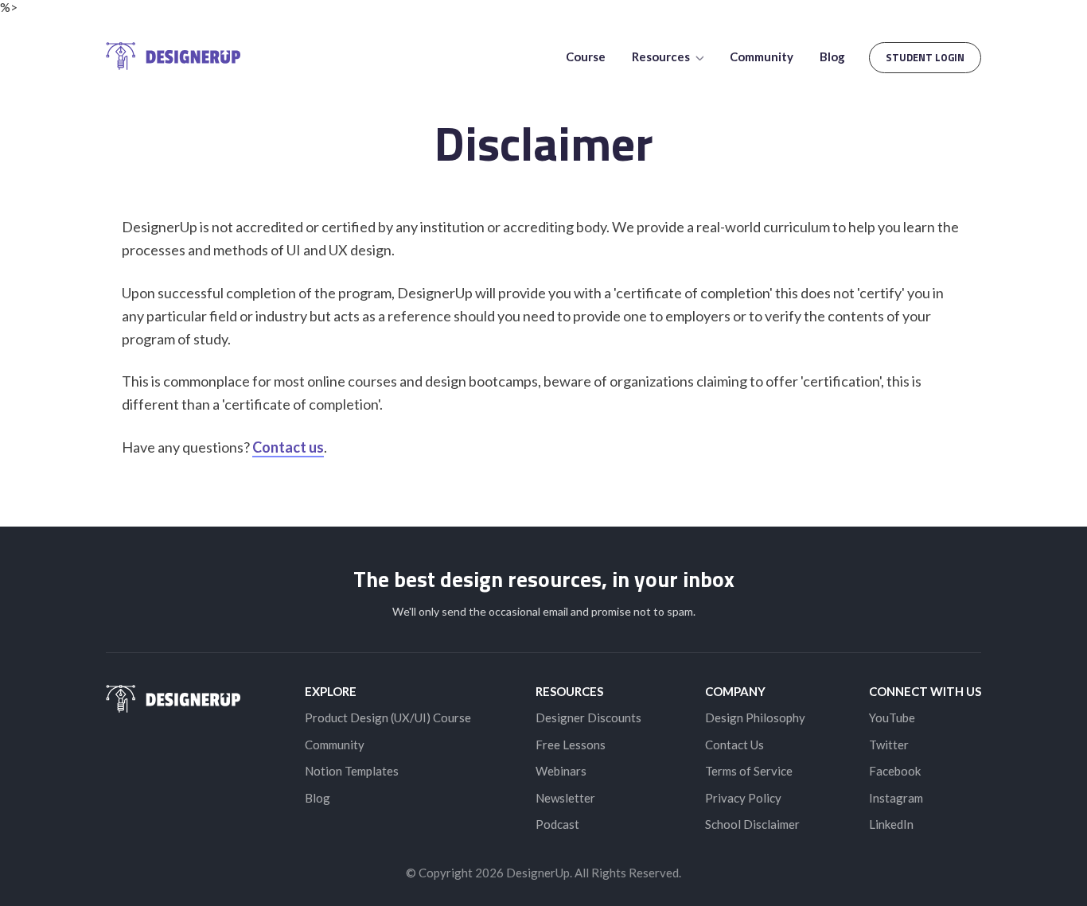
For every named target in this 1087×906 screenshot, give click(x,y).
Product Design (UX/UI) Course (388, 717)
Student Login (925, 57)
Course (586, 56)
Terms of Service (749, 771)
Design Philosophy (755, 717)
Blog (832, 56)
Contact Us (734, 744)
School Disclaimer (752, 824)
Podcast (557, 824)
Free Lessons (571, 744)
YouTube (892, 717)
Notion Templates (352, 771)
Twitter (889, 744)
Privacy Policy (743, 798)
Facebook (895, 771)
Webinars (561, 771)
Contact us (288, 447)
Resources (662, 56)
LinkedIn (891, 824)
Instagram (896, 798)
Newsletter (565, 798)
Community (761, 56)
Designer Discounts (588, 717)
